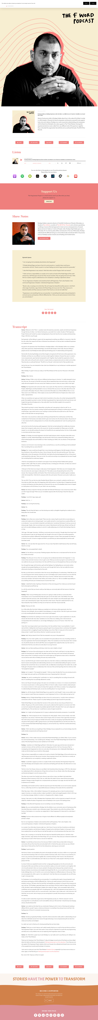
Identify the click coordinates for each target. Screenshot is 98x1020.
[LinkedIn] (49, 312)
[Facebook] (43, 312)
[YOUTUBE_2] (75, 175)
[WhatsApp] (52, 312)
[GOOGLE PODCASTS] (68, 175)
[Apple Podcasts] (14, 175)
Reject (86, 3)
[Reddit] (43, 1015)
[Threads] (55, 1015)
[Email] (55, 312)
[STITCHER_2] (37, 175)
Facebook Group (51, 949)
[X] (46, 312)
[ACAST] (60, 175)
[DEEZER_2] (45, 175)
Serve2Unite (47, 225)
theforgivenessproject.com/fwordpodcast (55, 942)
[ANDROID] (30, 175)
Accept (93, 3)
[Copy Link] (62, 1015)
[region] (49, 3)
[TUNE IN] (52, 175)
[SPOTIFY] (22, 175)
